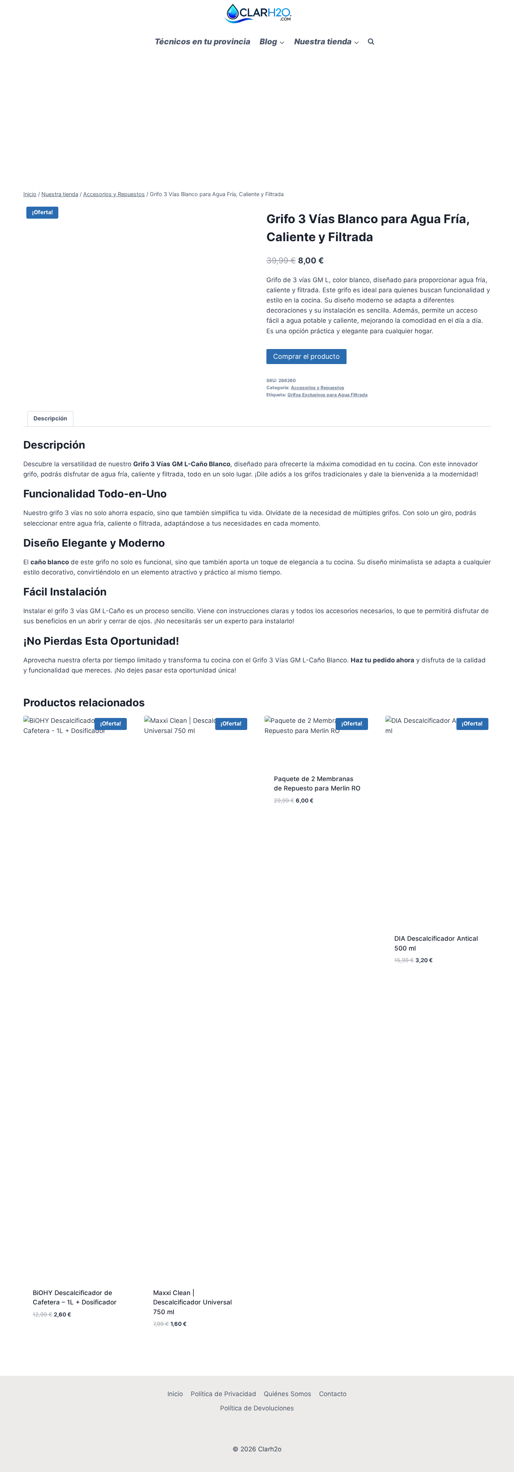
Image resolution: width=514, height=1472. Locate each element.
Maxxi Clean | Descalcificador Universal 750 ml (192, 1302)
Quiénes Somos (287, 1394)
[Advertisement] (257, 109)
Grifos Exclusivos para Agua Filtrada (327, 394)
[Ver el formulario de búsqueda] (371, 41)
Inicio (175, 1394)
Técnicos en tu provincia (202, 41)
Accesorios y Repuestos (317, 387)
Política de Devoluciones (257, 1408)
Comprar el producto (306, 356)
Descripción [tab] (50, 418)
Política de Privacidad (223, 1394)
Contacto (333, 1394)
